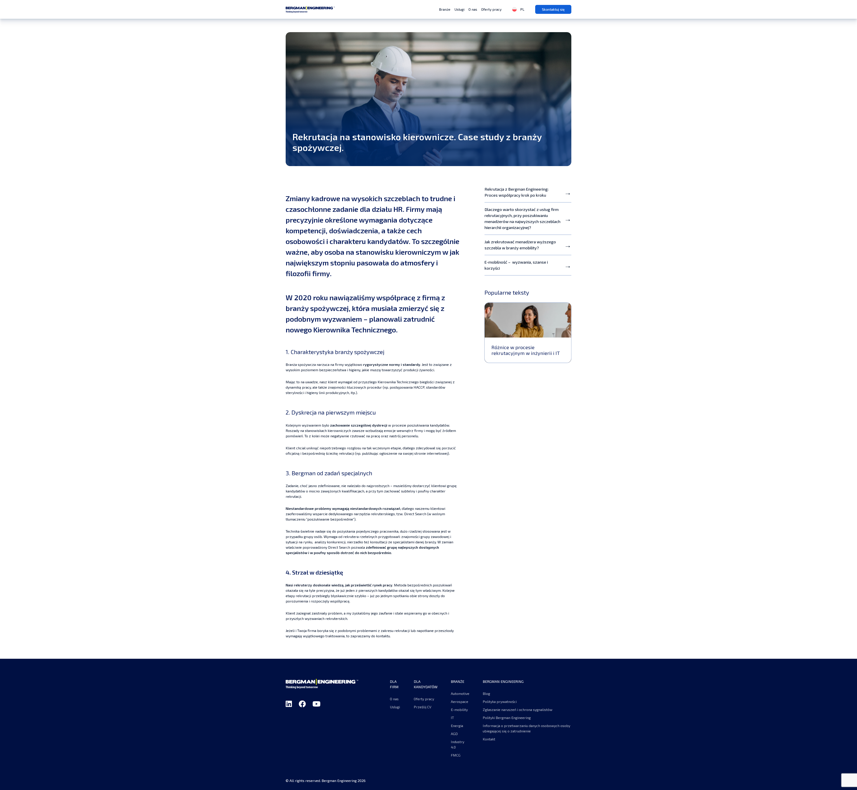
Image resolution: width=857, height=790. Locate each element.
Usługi (459, 9)
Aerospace (459, 701)
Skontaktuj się (553, 9)
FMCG (455, 755)
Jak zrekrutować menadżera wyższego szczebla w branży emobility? (520, 244)
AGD (454, 734)
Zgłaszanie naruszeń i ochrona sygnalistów (517, 709)
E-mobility (460, 709)
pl (521, 9)
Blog (486, 693)
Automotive (460, 693)
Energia (457, 725)
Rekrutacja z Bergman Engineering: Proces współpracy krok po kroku (517, 192)
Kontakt (489, 739)
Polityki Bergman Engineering (507, 717)
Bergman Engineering (310, 9)
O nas (472, 9)
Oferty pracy (491, 9)
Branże (444, 9)
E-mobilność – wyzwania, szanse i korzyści (516, 265)
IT (452, 717)
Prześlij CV (422, 707)
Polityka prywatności (500, 701)
